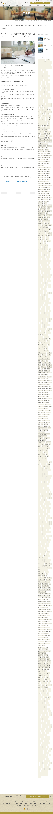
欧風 (43, 338)
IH (38, 209)
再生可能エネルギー (48, 183)
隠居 (46, 348)
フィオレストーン (46, 619)
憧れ (39, 342)
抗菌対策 (39, 394)
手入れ (39, 261)
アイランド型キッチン (45, 446)
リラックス (40, 143)
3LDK (39, 241)
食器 (50, 567)
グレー (44, 627)
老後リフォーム (40, 655)
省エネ (48, 179)
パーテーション (45, 462)
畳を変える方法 (40, 752)
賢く (45, 366)
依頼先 (47, 647)
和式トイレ (45, 452)
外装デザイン (40, 396)
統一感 (46, 362)
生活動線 (39, 247)
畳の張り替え (46, 107)
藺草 (48, 537)
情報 (43, 559)
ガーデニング (48, 167)
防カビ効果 (40, 595)
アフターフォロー (43, 95)
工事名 (46, 235)
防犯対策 (43, 575)
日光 (44, 173)
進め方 (39, 123)
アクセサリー (40, 257)
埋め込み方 (48, 490)
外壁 (44, 103)
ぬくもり (44, 340)
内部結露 (47, 113)
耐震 (39, 191)
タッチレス (40, 565)
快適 (48, 145)
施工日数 (39, 742)
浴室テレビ (43, 573)
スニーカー (40, 436)
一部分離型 (44, 659)
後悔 (41, 85)
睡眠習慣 (45, 426)
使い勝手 (48, 133)
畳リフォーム (40, 748)
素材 (44, 201)
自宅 (39, 155)
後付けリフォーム (47, 667)
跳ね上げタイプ (45, 772)
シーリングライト (47, 302)
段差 (46, 195)
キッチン (39, 81)
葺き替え (49, 711)
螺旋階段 (49, 587)
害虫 (41, 762)
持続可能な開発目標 (41, 223)
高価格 (45, 368)
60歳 (44, 655)
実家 (50, 376)
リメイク (39, 695)
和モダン (46, 105)
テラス (39, 171)
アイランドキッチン (48, 131)
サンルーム (40, 338)
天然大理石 (44, 615)
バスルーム (49, 177)
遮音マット (48, 601)
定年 (47, 376)
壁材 (48, 328)
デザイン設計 (43, 308)
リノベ (46, 91)
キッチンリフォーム (46, 356)
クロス (39, 113)
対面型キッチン (47, 480)
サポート (48, 189)
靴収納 (39, 490)
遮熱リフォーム (47, 742)
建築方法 (39, 324)
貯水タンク (42, 312)
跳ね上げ (39, 776)
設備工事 (43, 237)
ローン (42, 77)
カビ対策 (39, 685)
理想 (44, 310)
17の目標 (50, 225)
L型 (38, 478)
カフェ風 (39, 306)
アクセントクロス (40, 314)
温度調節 (39, 440)
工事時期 (39, 83)
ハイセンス (48, 342)
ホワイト (48, 627)
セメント (46, 334)
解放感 (44, 342)
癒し (46, 147)
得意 (48, 521)
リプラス (39, 430)
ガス (41, 633)
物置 (46, 332)
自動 (45, 259)
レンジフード (45, 470)
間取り (44, 141)
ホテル (50, 559)
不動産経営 (45, 382)
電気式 (42, 667)
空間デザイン (43, 117)
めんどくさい (40, 774)
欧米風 (44, 454)
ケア (46, 119)
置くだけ (41, 764)
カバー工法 (48, 420)
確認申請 (39, 585)
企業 (43, 227)
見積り (47, 454)
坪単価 (39, 756)
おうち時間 (40, 416)
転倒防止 (45, 209)
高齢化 (39, 197)
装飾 (46, 255)
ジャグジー (47, 571)
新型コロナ (47, 149)
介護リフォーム (40, 217)
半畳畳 (39, 127)
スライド (50, 535)
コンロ (41, 209)
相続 (46, 641)
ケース (48, 523)
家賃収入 (43, 677)
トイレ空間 (47, 173)
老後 (44, 197)
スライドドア (43, 330)
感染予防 (39, 157)
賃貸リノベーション (41, 679)
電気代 (49, 344)
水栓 (42, 259)
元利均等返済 (40, 579)
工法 (50, 611)
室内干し (48, 464)
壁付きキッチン (43, 478)
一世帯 (44, 663)
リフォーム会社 (40, 79)
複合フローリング (40, 486)
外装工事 (47, 239)
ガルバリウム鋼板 (44, 705)
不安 (47, 607)
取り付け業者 (40, 651)
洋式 (47, 99)
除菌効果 (44, 595)
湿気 (48, 683)
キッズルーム (43, 360)
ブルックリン (48, 531)
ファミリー (43, 414)
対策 (45, 89)
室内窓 (45, 171)
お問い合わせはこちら (45, 2)
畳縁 (44, 752)
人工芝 (48, 752)
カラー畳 (49, 750)
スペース (44, 143)
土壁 (42, 695)
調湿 (42, 697)
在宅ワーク (40, 229)
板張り (46, 563)
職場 (50, 318)
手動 (43, 565)
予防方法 (39, 221)
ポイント (39, 87)
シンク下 (49, 641)
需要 (45, 661)
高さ (49, 565)
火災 (42, 639)
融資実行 (46, 581)
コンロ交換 (46, 649)
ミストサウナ (40, 577)
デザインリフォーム (41, 410)
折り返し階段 (48, 589)
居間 (47, 199)
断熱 (39, 117)
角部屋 (42, 691)
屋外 (49, 555)
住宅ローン (40, 75)
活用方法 (44, 665)
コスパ (43, 247)
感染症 (42, 153)
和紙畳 (48, 125)
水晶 (50, 619)
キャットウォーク (47, 603)
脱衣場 (47, 213)
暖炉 (42, 400)
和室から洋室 (47, 111)
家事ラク (39, 259)
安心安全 (39, 587)
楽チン (42, 261)
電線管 (46, 251)
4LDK (42, 241)
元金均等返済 (49, 577)
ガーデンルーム (46, 336)
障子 (47, 109)
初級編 (49, 121)
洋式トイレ (40, 454)
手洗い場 (39, 392)
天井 (48, 123)
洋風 (46, 422)
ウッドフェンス (40, 766)
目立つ (43, 631)
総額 (46, 579)
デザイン (44, 109)
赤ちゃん (42, 199)
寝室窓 (42, 424)
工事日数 (48, 466)
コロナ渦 (46, 249)
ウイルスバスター (46, 155)
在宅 (48, 318)
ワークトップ (47, 613)
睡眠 (39, 424)
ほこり (39, 701)
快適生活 (39, 420)
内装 (44, 257)
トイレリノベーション (41, 535)
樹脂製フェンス (46, 766)
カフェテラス (40, 408)
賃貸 (49, 253)
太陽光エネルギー (40, 185)
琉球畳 (45, 125)
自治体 (42, 165)
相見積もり (44, 529)
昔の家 (50, 332)
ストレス (39, 179)
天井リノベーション (41, 563)
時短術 (50, 261)
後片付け (39, 354)
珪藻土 (39, 386)
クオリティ (40, 249)
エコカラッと (40, 328)
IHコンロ (48, 643)
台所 (50, 207)
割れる (44, 432)
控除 (48, 163)
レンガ (43, 362)
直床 (39, 613)
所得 (39, 219)
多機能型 (48, 414)
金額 (44, 193)
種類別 (39, 523)
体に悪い (47, 703)
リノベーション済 (46, 93)
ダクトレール (47, 300)
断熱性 (43, 583)
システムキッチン (40, 358)
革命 (49, 310)
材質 (41, 159)
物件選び (39, 531)
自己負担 (48, 217)
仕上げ (50, 362)
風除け (45, 669)
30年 (42, 711)
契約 (50, 233)
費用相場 (42, 366)
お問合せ (49, 539)
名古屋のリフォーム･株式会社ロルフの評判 (44, 64)
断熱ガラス (44, 746)
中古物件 (45, 85)
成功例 (45, 243)
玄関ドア (39, 195)
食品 (46, 535)
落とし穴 (46, 253)
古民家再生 (45, 370)
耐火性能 (45, 697)
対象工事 (45, 464)
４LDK (39, 539)
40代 (46, 671)
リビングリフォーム (41, 468)
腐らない (39, 768)
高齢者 (49, 635)
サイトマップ (33, 805)
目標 (46, 223)
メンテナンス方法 (40, 713)
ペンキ (39, 697)
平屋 (39, 541)
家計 (46, 364)
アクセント (44, 318)
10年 (39, 378)
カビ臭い (39, 699)
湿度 (42, 689)
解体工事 (39, 239)
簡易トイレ (48, 609)
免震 (39, 193)
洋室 (39, 111)
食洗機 (43, 482)
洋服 (49, 422)
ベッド (41, 135)
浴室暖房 (50, 364)
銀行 (49, 581)
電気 (44, 304)
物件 (48, 529)
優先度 (46, 559)
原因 (49, 87)
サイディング (40, 348)
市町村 (39, 233)
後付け (48, 171)
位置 (49, 583)
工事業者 (39, 545)
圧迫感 (39, 344)
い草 (48, 746)
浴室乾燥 (43, 364)
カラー (50, 135)
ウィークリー (40, 561)
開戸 (39, 464)
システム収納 (47, 402)
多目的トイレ (49, 211)
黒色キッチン (49, 629)
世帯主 (39, 300)
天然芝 (39, 754)
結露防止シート (44, 115)
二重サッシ (40, 428)
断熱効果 (44, 533)
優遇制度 (44, 181)
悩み (45, 320)
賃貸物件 (44, 675)
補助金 (48, 139)
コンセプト (47, 59)
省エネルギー (44, 179)
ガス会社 (39, 649)
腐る (42, 623)
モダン (49, 269)
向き (45, 611)
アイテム (43, 127)
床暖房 (42, 344)
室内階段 (46, 583)
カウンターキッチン (41, 131)
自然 (42, 390)
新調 (42, 750)
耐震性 (39, 707)
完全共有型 (40, 665)
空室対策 (44, 384)
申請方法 (47, 233)
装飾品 (49, 255)
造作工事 (43, 239)
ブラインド (40, 474)
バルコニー (40, 346)
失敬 (43, 687)
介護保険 (50, 215)
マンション (46, 77)
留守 (44, 605)
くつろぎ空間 (40, 145)
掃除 (48, 259)
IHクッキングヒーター (41, 647)
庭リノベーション (45, 762)
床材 (50, 199)
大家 (39, 382)
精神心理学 (40, 318)
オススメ (45, 203)
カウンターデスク (40, 245)
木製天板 (46, 623)
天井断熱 (39, 388)
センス (49, 314)
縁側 (44, 412)
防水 (39, 412)
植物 (42, 171)
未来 (41, 464)
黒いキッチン (40, 627)
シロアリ (50, 685)
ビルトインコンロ (40, 448)
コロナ (47, 159)
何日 (50, 521)
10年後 (50, 651)
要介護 (39, 165)
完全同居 (39, 657)
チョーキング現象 (40, 709)
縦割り (48, 659)
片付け (47, 310)
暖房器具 (45, 400)
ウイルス (48, 221)
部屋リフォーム (40, 488)
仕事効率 (39, 320)
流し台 (39, 635)
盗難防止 (50, 605)
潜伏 (39, 159)
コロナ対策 (40, 372)
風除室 (39, 669)
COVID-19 (39, 151)
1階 (38, 691)
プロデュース (40, 406)
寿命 (49, 312)
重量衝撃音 (44, 601)
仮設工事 (39, 237)
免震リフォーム (44, 398)
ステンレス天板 (44, 621)
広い (47, 143)
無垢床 (39, 390)
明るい (39, 173)
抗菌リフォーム (49, 390)
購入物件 (48, 95)
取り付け (43, 306)
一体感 (47, 378)
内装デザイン (47, 394)
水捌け (42, 754)
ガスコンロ (40, 470)
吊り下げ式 (47, 330)
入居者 (47, 681)
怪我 (47, 197)
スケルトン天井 (44, 591)
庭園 (48, 169)
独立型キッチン (48, 478)
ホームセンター (45, 406)
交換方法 (43, 645)
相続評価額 (40, 675)
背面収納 (46, 444)
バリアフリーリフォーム (41, 167)
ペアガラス (45, 691)
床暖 (41, 207)
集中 (42, 320)
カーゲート (47, 768)
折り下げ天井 (40, 567)
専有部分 (49, 251)
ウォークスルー (40, 438)
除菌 (43, 151)
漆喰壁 (44, 703)
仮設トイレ (44, 609)
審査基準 (48, 85)
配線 (42, 304)
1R (47, 418)
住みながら (43, 420)
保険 (41, 219)
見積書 (42, 235)
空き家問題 (40, 296)
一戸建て (39, 105)
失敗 (39, 85)
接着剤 (39, 705)
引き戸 (48, 209)
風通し (46, 683)
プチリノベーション (41, 404)
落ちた (46, 87)
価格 (49, 195)
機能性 (45, 241)
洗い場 (46, 635)
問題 (48, 320)
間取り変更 (43, 531)
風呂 (44, 135)
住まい (39, 263)
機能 (39, 312)
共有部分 (39, 253)
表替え (50, 748)
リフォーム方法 (46, 488)
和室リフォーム (40, 537)
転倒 (42, 201)
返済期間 (44, 577)
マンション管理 (44, 597)
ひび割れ (45, 693)
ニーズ (48, 675)
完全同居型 (49, 661)
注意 (39, 133)
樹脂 (48, 669)
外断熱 (47, 388)
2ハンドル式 (44, 440)
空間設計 (44, 380)
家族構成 (48, 384)
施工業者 (39, 364)
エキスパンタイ (40, 760)
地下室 (43, 394)
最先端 (42, 263)
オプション (40, 450)
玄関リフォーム (49, 372)
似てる (48, 350)
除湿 (45, 689)
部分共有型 (40, 663)
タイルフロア (40, 456)
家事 (46, 257)
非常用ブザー (40, 215)
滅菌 (45, 151)
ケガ (48, 207)
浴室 (48, 137)
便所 (45, 211)
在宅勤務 (46, 227)
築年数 (43, 324)
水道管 (42, 251)
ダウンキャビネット (41, 444)
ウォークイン (45, 436)
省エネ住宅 (40, 181)
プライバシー (45, 428)
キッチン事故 (43, 637)
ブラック (39, 631)
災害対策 (47, 396)
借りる (39, 581)
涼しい (46, 474)
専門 (39, 525)
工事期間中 (40, 609)
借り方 (42, 581)
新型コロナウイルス (41, 149)
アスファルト (48, 496)
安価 (39, 368)
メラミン (48, 615)
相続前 (44, 673)
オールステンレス (43, 625)
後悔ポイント (43, 523)
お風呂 (45, 177)
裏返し (39, 750)
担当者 (47, 117)
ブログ (39, 97)
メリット (43, 83)
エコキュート (40, 673)
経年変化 (50, 623)
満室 (49, 681)
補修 (41, 693)
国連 (42, 225)
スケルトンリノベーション (46, 527)
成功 (47, 322)
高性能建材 (40, 189)
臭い (48, 456)
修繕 (42, 253)
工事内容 (47, 193)
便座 (44, 553)
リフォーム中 (40, 605)
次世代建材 (44, 189)
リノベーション (41, 27)
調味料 (46, 129)
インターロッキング (47, 760)
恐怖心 (50, 462)
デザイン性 (40, 703)
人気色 (39, 711)
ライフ (46, 123)
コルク (39, 201)
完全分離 (43, 657)
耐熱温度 (46, 617)
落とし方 (43, 699)
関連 (48, 223)
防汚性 (46, 486)
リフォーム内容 (48, 663)
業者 (39, 308)
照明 (49, 109)
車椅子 (50, 197)
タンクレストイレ (40, 175)
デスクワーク (40, 356)
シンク (49, 263)
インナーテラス (48, 412)
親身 (49, 119)
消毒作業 (48, 153)
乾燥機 (39, 573)
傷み (39, 330)
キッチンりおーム (40, 480)
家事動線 (46, 261)
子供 (41, 133)
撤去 (50, 754)
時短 (49, 257)
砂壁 (39, 693)
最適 (49, 117)
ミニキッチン (40, 310)
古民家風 (46, 269)
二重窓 (49, 426)
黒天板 (39, 653)
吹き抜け (48, 340)
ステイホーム (44, 354)
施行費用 (39, 446)
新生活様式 (42, 374)
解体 (42, 211)
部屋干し (46, 338)
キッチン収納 (47, 127)
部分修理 (45, 711)
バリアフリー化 (40, 205)
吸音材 (39, 603)
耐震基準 (39, 677)
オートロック (40, 462)
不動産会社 (44, 521)
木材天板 (39, 623)
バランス (47, 553)
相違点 (44, 350)
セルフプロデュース (48, 404)
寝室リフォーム (40, 426)
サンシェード (43, 472)
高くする (39, 597)
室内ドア (39, 362)
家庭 (42, 221)
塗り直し (49, 697)
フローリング (40, 103)
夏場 (43, 474)
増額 (43, 671)
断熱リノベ (42, 187)
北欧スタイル (49, 380)
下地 (45, 754)
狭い (50, 141)
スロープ (43, 195)
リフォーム (41, 29)
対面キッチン (45, 458)
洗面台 (44, 213)
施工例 (39, 352)
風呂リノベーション (41, 571)
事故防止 (39, 639)
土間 (44, 332)
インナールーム (44, 352)
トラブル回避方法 (42, 607)
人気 (43, 249)
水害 (48, 541)
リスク (45, 153)
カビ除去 (49, 691)
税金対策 (48, 673)
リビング (43, 81)
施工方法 (44, 328)
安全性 (47, 360)
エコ (39, 187)
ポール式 (39, 466)
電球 (47, 304)
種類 (41, 322)
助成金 (44, 139)
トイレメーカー (45, 450)
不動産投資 (40, 384)
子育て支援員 (47, 265)
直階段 (39, 589)
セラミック (40, 432)
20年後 (43, 707)
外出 (46, 605)
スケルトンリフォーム (41, 543)
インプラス (43, 430)
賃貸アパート (40, 681)
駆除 (47, 756)
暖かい (46, 344)
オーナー (47, 677)
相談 (39, 95)
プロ (49, 370)
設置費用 (44, 496)
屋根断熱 (43, 388)
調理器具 (43, 129)
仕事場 (49, 229)
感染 (39, 153)
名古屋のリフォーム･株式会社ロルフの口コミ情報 (44, 62)
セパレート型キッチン (46, 476)
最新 (39, 366)
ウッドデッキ (45, 169)
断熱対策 (43, 386)
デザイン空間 (43, 378)
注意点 (49, 97)
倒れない (45, 764)
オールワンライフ (40, 418)
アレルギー (40, 458)
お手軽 (50, 406)
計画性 (50, 579)
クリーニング (48, 699)
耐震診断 (39, 398)
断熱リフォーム (47, 187)
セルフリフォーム (44, 121)
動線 (42, 177)
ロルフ (43, 87)
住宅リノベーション (41, 547)
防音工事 (43, 603)
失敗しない (47, 231)
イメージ (43, 137)
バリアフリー (40, 161)
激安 (49, 444)
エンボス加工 (45, 651)
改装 (39, 360)
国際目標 (46, 225)
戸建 (39, 553)
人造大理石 (40, 615)
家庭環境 (39, 414)
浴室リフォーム (44, 653)
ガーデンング (40, 350)
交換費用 (39, 645)
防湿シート (40, 687)
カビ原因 (39, 689)
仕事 (43, 231)
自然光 (46, 185)
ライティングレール (41, 302)
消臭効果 (49, 593)
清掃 (41, 342)
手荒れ (39, 569)
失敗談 (48, 89)
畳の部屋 (41, 107)
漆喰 (42, 392)
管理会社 (39, 599)
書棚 (42, 402)
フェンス (45, 460)
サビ (48, 705)
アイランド (40, 476)
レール (39, 304)
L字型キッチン (40, 460)
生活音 (39, 557)
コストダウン (49, 366)
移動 (48, 611)
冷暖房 (42, 557)
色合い (47, 135)
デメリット (47, 83)
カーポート (40, 496)
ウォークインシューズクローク (42, 434)
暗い (46, 482)
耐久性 (39, 177)
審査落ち (42, 89)
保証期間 (48, 551)
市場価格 (44, 372)
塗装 (46, 103)
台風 (48, 764)
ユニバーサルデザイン (46, 161)
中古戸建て (40, 529)
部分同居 (47, 657)
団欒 (48, 400)
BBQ (46, 326)
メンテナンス (47, 324)
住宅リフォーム (47, 468)
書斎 (46, 308)
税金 (49, 75)
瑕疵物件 (39, 402)
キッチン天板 (40, 619)
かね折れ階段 (43, 589)
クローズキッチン (47, 358)
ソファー (47, 141)
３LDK (42, 525)
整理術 (44, 422)
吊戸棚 (46, 565)
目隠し (50, 762)
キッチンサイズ (47, 639)
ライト (42, 300)
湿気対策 (43, 685)
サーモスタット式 (46, 438)
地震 (41, 193)
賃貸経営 (50, 382)
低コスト (45, 205)
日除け (39, 472)
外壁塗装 (50, 103)
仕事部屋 (46, 557)
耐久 (47, 175)
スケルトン (40, 527)
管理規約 (49, 597)
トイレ (47, 81)
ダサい (46, 314)
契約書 (39, 235)
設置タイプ (48, 665)
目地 (44, 758)
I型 (50, 476)
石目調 (39, 316)
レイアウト (40, 141)
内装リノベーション (47, 525)
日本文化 (39, 334)
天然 (44, 390)
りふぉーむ (47, 306)
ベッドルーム (43, 147)
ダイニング (40, 231)
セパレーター (40, 332)
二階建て (45, 207)
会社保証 (46, 549)
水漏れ (39, 643)
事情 (39, 374)
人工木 (43, 768)
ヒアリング (43, 119)
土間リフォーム (48, 442)
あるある (43, 91)
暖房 (48, 205)
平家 (44, 348)
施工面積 (50, 563)
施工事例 (44, 322)
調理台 (42, 635)
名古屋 (39, 59)
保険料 (45, 217)
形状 (42, 669)
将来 (42, 197)
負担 (39, 265)
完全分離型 (40, 659)
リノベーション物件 (44, 97)
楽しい (42, 123)
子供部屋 (45, 133)
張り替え (39, 125)
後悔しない (49, 235)
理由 (39, 89)
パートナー (40, 227)
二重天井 (43, 599)
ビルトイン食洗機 (46, 567)
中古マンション (40, 93)
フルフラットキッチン (45, 569)
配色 (46, 137)
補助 (46, 296)
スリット (47, 758)
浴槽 (44, 101)
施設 (39, 163)
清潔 (49, 631)
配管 (49, 249)
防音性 (49, 482)
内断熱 (50, 388)
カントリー (40, 533)
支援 (46, 215)
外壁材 (47, 715)
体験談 (39, 91)
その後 (42, 661)
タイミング (43, 233)
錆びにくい (46, 713)
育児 (39, 199)
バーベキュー (49, 352)
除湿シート (49, 689)
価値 (39, 683)
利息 (44, 579)
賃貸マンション (47, 679)
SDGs (47, 181)
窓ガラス (39, 115)
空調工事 (47, 237)
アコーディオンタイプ (44, 770)
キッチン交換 (43, 643)
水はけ (42, 756)
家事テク (49, 470)
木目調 (42, 316)
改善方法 (49, 428)
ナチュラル (49, 398)
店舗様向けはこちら (35, 2)
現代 (42, 334)
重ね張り (39, 715)
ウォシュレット (40, 101)
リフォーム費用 (40, 99)
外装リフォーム (45, 346)
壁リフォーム (47, 695)
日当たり (42, 683)
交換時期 (44, 456)
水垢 (48, 621)
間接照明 (44, 145)
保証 (46, 547)
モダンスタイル (40, 370)
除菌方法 (49, 151)
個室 (49, 308)
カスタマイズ (40, 380)
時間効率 (42, 265)
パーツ (43, 255)
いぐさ (45, 537)
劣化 (49, 316)
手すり (45, 163)
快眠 (50, 145)
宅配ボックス (43, 490)
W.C (45, 175)
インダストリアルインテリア (42, 593)
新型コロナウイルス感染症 (46, 157)
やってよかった (40, 243)
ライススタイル (44, 587)
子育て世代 (45, 555)
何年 (39, 633)
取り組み (39, 225)
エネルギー (49, 185)
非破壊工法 (40, 422)
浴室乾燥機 (40, 213)
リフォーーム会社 (46, 633)
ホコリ (39, 629)
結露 (42, 113)
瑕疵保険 (44, 551)
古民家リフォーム (40, 269)
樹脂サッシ (40, 746)
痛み (50, 328)
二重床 (47, 599)
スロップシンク (40, 555)
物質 (44, 159)
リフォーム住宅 (45, 416)
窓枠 (49, 338)
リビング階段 (40, 340)
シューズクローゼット (41, 442)
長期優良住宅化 (46, 219)
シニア (39, 637)
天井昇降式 (43, 466)
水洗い (50, 713)
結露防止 (49, 115)
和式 (44, 99)
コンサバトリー (40, 336)
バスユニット (40, 139)
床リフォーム (40, 484)
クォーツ (39, 621)
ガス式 (39, 667)
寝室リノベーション (46, 561)
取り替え (42, 613)
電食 (48, 709)
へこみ (46, 709)
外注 (42, 649)
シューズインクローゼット (42, 376)
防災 (44, 396)
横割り (39, 661)
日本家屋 (48, 368)
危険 (44, 215)
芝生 (41, 169)
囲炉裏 (39, 400)
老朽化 (44, 296)
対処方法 (43, 701)
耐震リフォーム (47, 191)
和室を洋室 (42, 111)
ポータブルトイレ (40, 611)
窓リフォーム (46, 424)
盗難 (39, 770)
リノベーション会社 (47, 79)
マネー (39, 77)
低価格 (42, 368)
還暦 (47, 655)
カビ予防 (46, 687)
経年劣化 (46, 316)
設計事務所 (40, 521)
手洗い (46, 312)
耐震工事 (42, 191)
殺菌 (41, 155)
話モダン (45, 750)
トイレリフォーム (47, 448)
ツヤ (39, 625)
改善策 (39, 591)
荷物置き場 (46, 245)
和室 (42, 105)
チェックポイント (40, 549)
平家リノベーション (44, 539)
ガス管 (39, 251)
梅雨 (46, 685)
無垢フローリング (46, 484)
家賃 (44, 681)
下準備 (42, 163)
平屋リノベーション (44, 541)
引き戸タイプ (40, 772)
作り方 (46, 263)
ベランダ (39, 326)
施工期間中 (47, 585)
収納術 (39, 129)
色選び (47, 573)
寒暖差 (48, 201)
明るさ (43, 585)
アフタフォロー (44, 629)
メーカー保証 (40, 551)
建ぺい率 (39, 583)
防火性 (46, 701)
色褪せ (46, 707)
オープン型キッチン (41, 641)
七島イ (44, 748)
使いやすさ (48, 241)
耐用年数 (39, 482)
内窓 (47, 430)
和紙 (47, 748)
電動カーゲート (45, 774)
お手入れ (46, 631)
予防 (50, 155)
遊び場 (43, 326)
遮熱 (42, 742)
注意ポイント (40, 758)
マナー (39, 121)
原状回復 (39, 255)
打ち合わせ (40, 559)
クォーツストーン (40, 617)
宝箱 (41, 553)
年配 (47, 637)
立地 (50, 523)
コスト (39, 119)
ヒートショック (40, 203)
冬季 (39, 207)
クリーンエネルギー (41, 183)
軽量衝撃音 (40, 601)
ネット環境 (48, 354)
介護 (50, 139)
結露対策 (39, 575)
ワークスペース (45, 229)
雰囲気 (39, 137)
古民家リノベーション (45, 545)
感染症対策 (46, 392)
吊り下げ (39, 211)
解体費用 (47, 543)
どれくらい (40, 671)
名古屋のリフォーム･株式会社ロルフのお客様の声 (44, 67)
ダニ (48, 693)
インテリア (40, 109)
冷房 (49, 386)
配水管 (46, 374)
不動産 (42, 382)
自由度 (46, 247)
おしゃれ (50, 105)
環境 (39, 147)
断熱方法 (46, 386)
